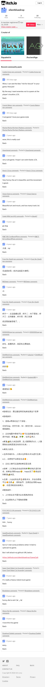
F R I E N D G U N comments (11, 510)
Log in (40, 3)
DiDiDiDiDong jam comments (12, 332)
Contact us (7, 669)
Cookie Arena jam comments (11, 72)
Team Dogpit (33, 533)
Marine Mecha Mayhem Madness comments (17, 128)
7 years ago (10, 518)
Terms (18, 677)
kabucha (30, 355)
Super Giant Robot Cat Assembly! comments (17, 568)
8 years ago (10, 541)
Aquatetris (6, 57)
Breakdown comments (9, 591)
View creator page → (9, 27)
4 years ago (10, 222)
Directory (5, 677)
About (5, 665)
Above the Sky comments (10, 611)
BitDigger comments (9, 281)
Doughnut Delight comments (11, 633)
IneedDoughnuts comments (11, 533)
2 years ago (10, 135)
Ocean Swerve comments (10, 194)
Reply (4, 98)
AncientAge (32, 57)
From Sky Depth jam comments (12, 259)
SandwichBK (32, 377)
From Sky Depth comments (11, 302)
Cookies (5, 681)
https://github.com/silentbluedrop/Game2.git (20, 557)
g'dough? (34, 216)
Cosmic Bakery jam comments (12, 105)
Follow (32, 25)
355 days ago (11, 79)
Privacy (32, 677)
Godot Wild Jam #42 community (13, 216)
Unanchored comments (10, 150)
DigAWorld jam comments (11, 355)
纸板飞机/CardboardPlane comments (14, 236)
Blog (32, 665)
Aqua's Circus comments (10, 170)
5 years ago (10, 267)
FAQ (17, 665)
